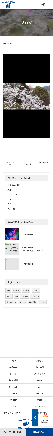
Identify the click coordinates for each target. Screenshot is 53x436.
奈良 (8, 290)
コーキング (35, 296)
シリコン (22, 302)
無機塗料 (32, 302)
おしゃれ (42, 302)
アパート (11, 204)
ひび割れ (36, 290)
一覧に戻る (26, 163)
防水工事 (11, 208)
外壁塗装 (16, 290)
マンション (12, 194)
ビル (9, 199)
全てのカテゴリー (15, 184)
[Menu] (49, 5)
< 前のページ (9, 163)
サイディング (11, 302)
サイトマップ (40, 413)
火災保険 (24, 296)
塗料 (16, 296)
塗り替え (26, 290)
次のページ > (43, 163)
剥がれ (9, 296)
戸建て (10, 189)
